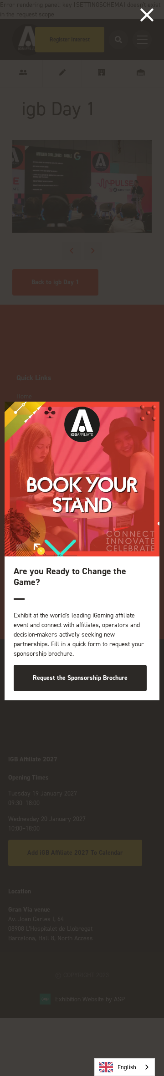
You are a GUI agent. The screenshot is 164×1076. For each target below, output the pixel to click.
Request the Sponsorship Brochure (80, 677)
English (127, 1067)
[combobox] (124, 1067)
